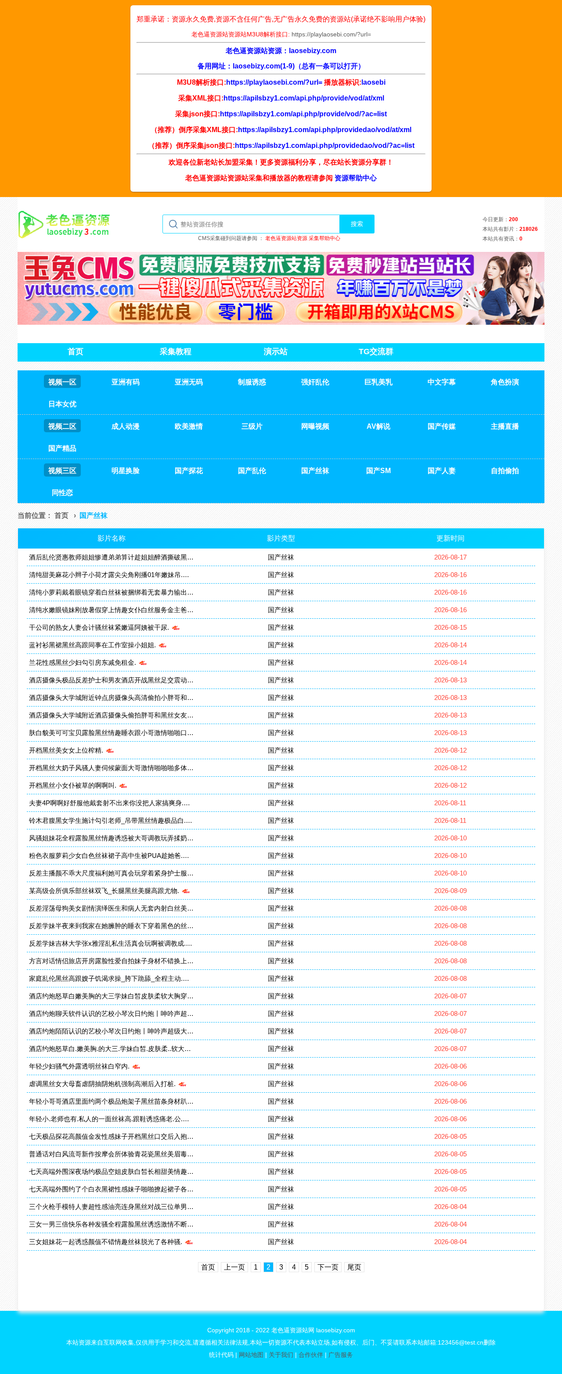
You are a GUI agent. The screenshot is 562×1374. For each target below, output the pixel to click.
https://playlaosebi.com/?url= (331, 34)
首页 (61, 515)
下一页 (328, 1267)
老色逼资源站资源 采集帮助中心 (302, 238)
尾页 (354, 1267)
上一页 (234, 1267)
